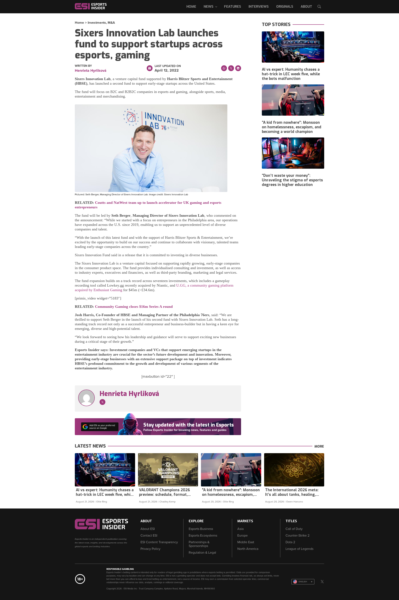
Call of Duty (294, 529)
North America (247, 549)
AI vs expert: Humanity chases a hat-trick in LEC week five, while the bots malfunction (291, 74)
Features (232, 6)
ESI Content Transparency (159, 542)
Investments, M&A (101, 22)
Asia (240, 529)
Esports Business (201, 529)
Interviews (259, 6)
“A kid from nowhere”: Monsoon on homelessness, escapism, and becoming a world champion (291, 127)
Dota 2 (290, 542)
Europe (242, 535)
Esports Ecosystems (203, 535)
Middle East (245, 542)
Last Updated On (168, 66)
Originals (284, 6)
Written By (83, 66)
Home (191, 6)
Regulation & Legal (202, 553)
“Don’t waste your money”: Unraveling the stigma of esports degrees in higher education (292, 180)
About (306, 6)
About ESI (147, 529)
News (208, 6)
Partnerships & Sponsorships (199, 544)
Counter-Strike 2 (297, 535)
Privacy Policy (150, 549)
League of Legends (299, 549)
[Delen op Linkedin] (238, 68)
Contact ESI (148, 535)
